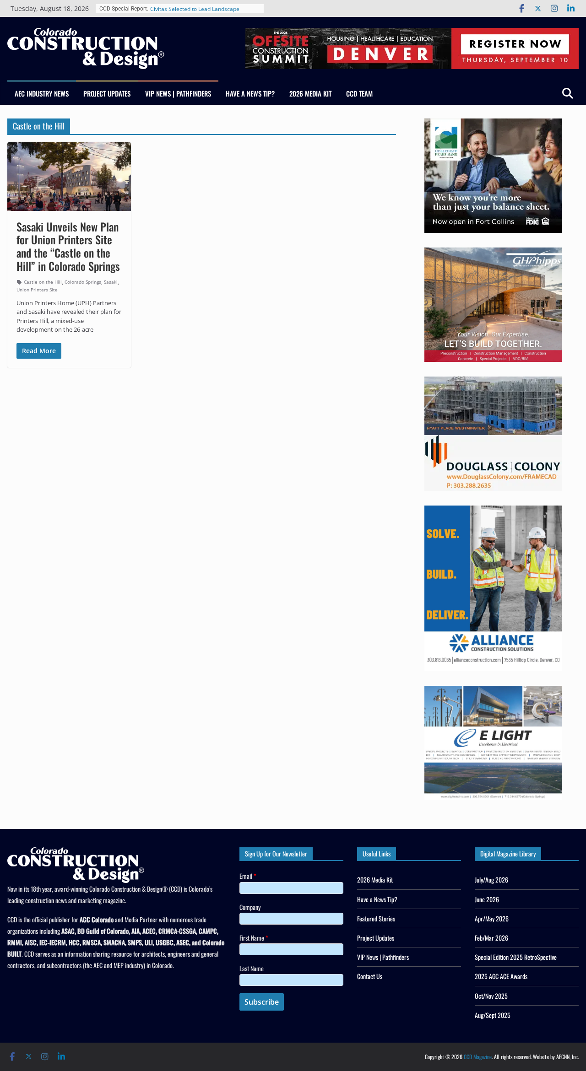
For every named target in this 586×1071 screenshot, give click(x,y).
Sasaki (111, 282)
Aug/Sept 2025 (492, 1015)
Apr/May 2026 (492, 918)
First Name (253, 937)
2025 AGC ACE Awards (501, 976)
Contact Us (369, 976)
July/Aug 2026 (491, 879)
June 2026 (487, 899)
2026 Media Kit (310, 93)
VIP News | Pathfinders (178, 93)
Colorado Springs (83, 282)
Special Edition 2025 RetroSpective (516, 957)
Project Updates (106, 93)
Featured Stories (376, 918)
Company (249, 907)
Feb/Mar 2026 (491, 937)
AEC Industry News (42, 93)
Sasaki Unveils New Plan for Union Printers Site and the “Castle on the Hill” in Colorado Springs (68, 246)
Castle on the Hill (43, 282)
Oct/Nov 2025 (491, 996)
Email (247, 876)
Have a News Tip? (250, 93)
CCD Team (359, 93)
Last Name (251, 968)
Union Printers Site (37, 289)
